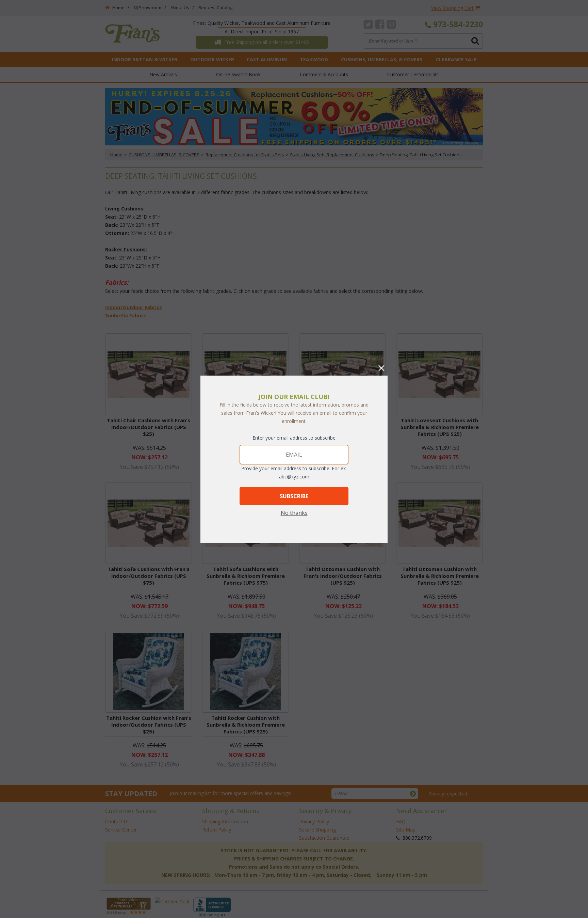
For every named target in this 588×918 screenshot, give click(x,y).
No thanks (294, 513)
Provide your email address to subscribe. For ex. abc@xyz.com (294, 472)
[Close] (381, 368)
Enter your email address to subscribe (294, 437)
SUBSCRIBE (294, 496)
